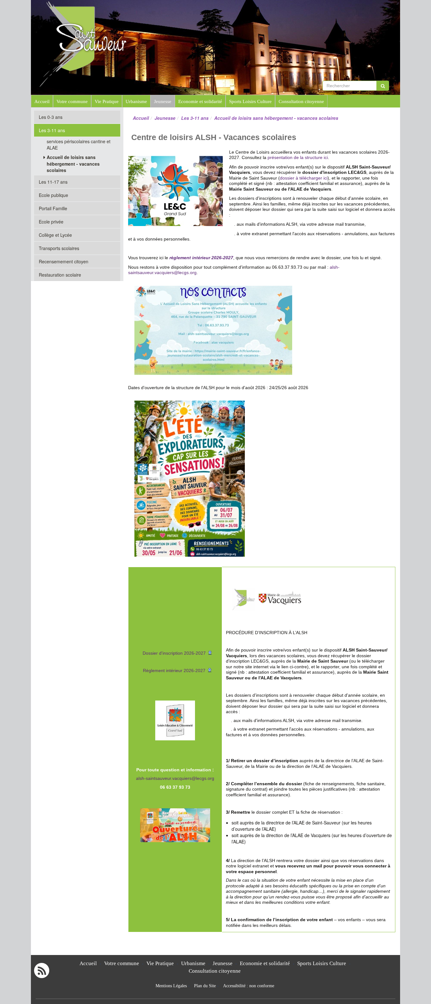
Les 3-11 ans (195, 118)
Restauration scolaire (60, 275)
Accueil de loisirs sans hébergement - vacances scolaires (73, 163)
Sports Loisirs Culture (250, 101)
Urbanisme (136, 101)
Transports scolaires (59, 248)
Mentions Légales (171, 985)
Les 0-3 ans (50, 117)
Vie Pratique (107, 101)
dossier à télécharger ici (304, 178)
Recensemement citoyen (63, 261)
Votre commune (72, 101)
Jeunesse (162, 101)
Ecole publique (53, 195)
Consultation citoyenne (301, 101)
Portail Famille (53, 208)
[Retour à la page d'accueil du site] (66, 43)
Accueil (42, 101)
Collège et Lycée (55, 235)
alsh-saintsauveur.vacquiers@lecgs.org (175, 778)
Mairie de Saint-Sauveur (184, 12)
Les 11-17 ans (53, 182)
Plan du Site (205, 985)
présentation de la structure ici (298, 157)
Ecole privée (51, 221)
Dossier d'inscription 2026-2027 (174, 653)
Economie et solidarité (200, 101)
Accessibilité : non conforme (248, 985)
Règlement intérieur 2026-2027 (174, 670)
